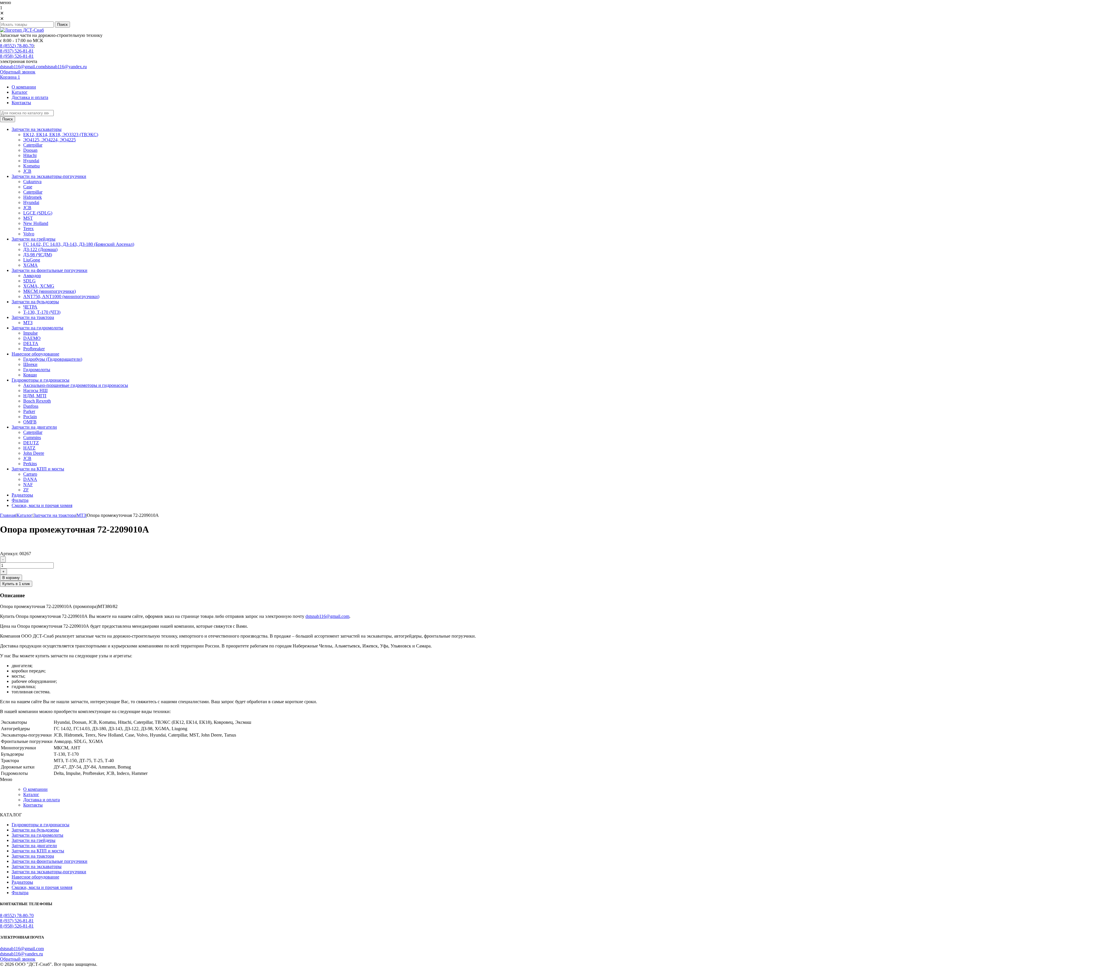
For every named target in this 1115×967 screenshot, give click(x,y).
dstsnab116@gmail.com (22, 66)
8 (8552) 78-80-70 (17, 45)
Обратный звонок (17, 71)
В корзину (11, 577)
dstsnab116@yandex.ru (65, 66)
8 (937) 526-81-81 (17, 50)
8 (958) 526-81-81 (17, 56)
